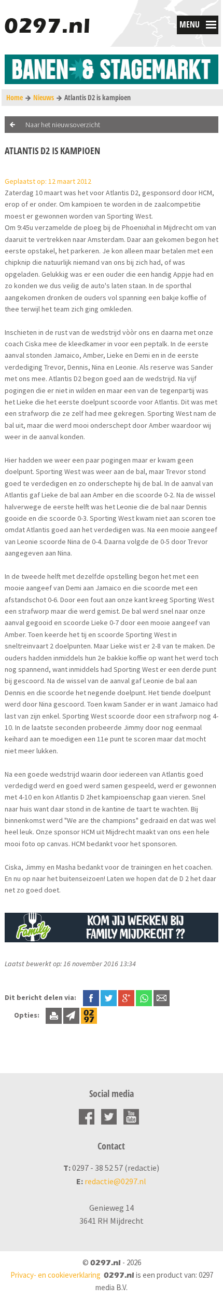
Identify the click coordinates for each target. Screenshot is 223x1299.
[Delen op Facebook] (91, 997)
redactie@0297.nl (115, 1181)
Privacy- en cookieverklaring (55, 1275)
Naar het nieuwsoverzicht (62, 124)
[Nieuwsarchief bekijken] (89, 1015)
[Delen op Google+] (126, 997)
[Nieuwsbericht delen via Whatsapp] (144, 998)
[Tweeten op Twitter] (109, 997)
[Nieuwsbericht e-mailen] (162, 997)
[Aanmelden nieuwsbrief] (71, 1015)
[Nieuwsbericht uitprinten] (54, 1015)
